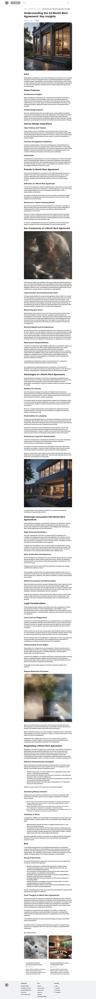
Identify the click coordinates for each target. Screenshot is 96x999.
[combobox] (44, 3)
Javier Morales (29, 20)
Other (39, 8)
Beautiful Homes (32, 8)
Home (25, 8)
